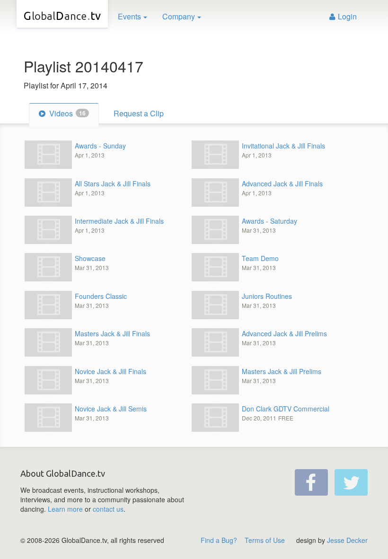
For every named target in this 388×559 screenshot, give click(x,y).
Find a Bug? (219, 540)
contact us (108, 509)
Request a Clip (139, 113)
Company (178, 16)
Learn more (65, 509)
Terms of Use (265, 540)
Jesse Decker (347, 540)
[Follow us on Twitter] (351, 482)
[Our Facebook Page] (311, 482)
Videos (66, 113)
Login (347, 16)
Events (129, 16)
